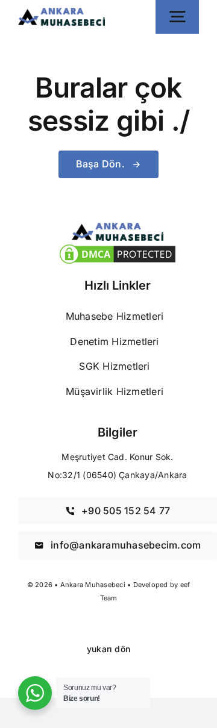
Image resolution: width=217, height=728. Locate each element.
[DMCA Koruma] (117, 247)
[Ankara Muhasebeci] (61, 13)
